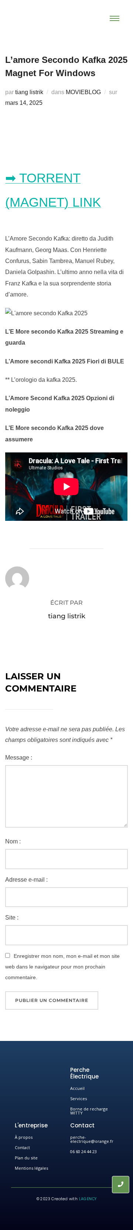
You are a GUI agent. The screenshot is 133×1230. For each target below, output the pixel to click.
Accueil (77, 1088)
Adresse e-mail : (26, 880)
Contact (22, 1147)
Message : (18, 757)
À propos (24, 1137)
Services (78, 1098)
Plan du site (26, 1157)
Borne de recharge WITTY (89, 1111)
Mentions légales (31, 1168)
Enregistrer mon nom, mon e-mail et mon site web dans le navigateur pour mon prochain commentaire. (62, 966)
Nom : (13, 841)
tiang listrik (29, 92)
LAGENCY (88, 1199)
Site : (11, 917)
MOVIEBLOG (83, 92)
